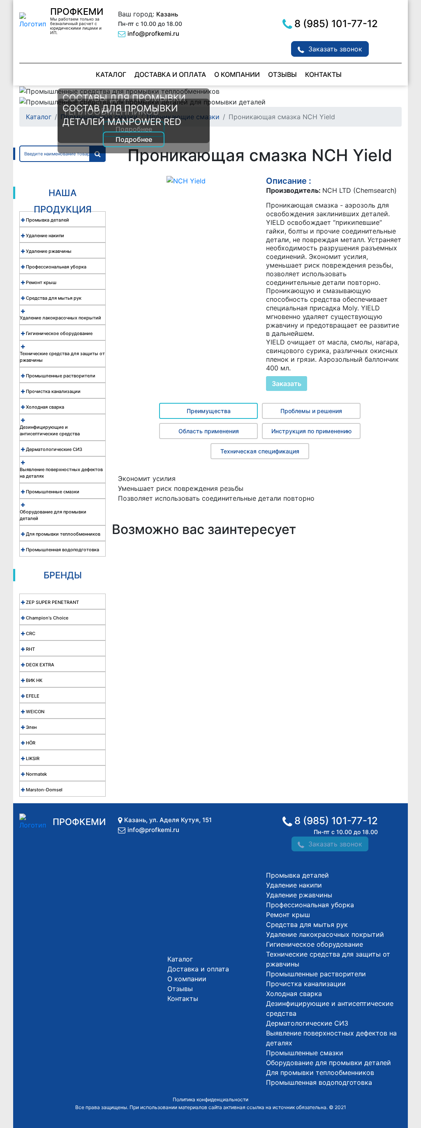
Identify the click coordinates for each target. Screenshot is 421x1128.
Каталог (111, 74)
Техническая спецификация (259, 451)
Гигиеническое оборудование (314, 944)
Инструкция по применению (311, 431)
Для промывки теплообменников (320, 1072)
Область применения (208, 431)
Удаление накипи (294, 885)
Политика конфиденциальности (210, 1099)
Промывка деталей (297, 875)
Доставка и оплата (170, 74)
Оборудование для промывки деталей (328, 1063)
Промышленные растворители (316, 974)
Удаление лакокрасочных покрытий (325, 934)
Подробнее (134, 139)
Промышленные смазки (304, 1053)
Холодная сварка (294, 993)
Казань (167, 14)
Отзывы (282, 74)
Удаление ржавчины (299, 895)
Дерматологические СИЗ (307, 1023)
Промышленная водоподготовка (319, 1082)
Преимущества (209, 410)
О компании (237, 74)
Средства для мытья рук (307, 924)
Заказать (286, 383)
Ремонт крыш (288, 915)
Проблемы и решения (311, 410)
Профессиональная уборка (310, 905)
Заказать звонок (335, 49)
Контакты (323, 74)
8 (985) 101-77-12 (336, 24)
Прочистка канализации (306, 984)
